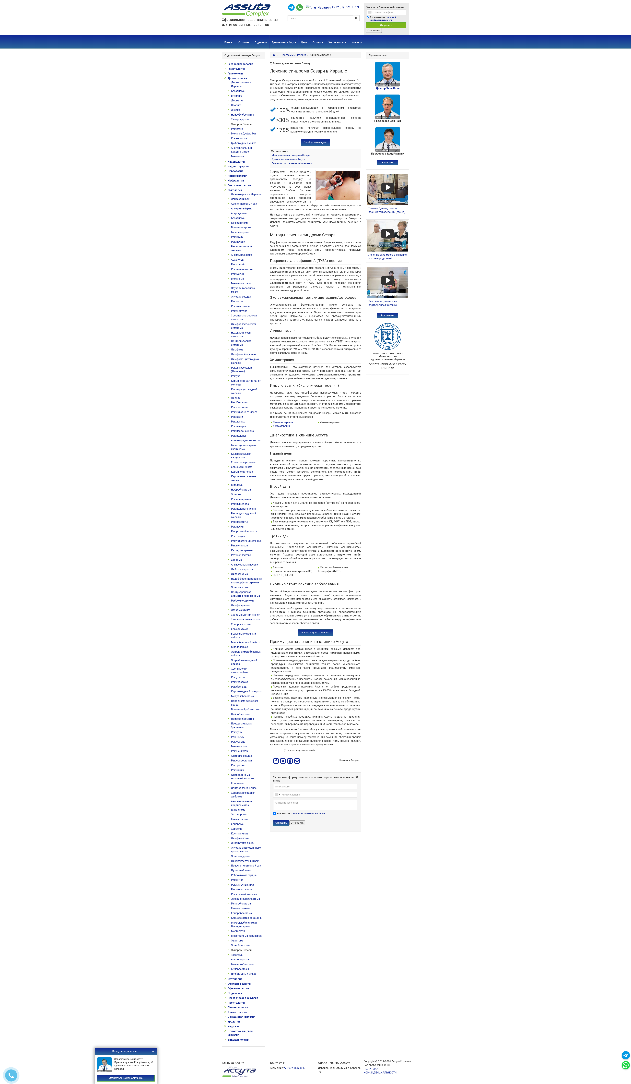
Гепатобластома (241, 903)
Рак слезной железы (244, 894)
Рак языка (237, 770)
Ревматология (237, 1012)
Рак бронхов (239, 686)
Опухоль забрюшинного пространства (246, 849)
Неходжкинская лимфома (241, 334)
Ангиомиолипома (241, 254)
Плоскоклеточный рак (245, 861)
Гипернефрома (240, 232)
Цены (304, 42)
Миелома (237, 484)
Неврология (235, 171)
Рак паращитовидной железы (244, 391)
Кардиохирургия (238, 166)
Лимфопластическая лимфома (243, 326)
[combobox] (370, 12)
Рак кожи (237, 129)
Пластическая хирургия (243, 998)
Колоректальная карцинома (241, 455)
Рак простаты (239, 521)
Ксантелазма (239, 138)
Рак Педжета (239, 402)
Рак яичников (239, 545)
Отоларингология (239, 983)
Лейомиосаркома (242, 569)
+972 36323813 (295, 1068)
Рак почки (237, 526)
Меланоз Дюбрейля (243, 133)
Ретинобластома (241, 555)
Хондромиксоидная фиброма (243, 794)
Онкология (235, 190)
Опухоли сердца (241, 296)
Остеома (236, 494)
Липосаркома (239, 574)
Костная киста (239, 833)
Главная (228, 42)
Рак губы (236, 732)
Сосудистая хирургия (241, 1016)
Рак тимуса (238, 536)
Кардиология (236, 161)
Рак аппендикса (241, 499)
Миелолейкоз (239, 647)
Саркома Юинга (240, 610)
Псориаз (236, 105)
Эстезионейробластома (245, 898)
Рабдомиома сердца (244, 875)
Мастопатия (238, 931)
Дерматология (237, 78)
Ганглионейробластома (245, 709)
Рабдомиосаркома (242, 600)
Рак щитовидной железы (241, 248)
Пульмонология (238, 1007)
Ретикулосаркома (242, 550)
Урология (234, 1021)
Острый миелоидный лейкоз (244, 662)
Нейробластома (240, 714)
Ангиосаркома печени (244, 564)
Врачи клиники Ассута (284, 42)
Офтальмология (238, 988)
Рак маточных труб (243, 884)
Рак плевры (238, 426)
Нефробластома (241, 489)
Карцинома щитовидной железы (246, 382)
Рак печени (238, 241)
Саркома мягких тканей (245, 614)
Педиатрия (235, 993)
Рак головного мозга (244, 412)
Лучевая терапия (283, 422)
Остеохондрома (240, 856)
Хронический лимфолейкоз (239, 670)
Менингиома (239, 746)
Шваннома (237, 783)
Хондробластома (241, 913)
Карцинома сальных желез (243, 478)
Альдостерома (240, 959)
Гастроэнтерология (240, 64)
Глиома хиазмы (240, 908)
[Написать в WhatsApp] (299, 7)
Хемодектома (239, 629)
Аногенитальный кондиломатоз (241, 149)
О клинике (243, 42)
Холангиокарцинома (243, 462)
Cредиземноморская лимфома (244, 317)
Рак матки (237, 274)
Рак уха (235, 376)
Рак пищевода (240, 504)
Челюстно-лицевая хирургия (240, 1033)
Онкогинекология (239, 185)
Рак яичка (237, 879)
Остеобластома (240, 945)
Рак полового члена (243, 508)
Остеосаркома (239, 587)
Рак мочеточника (241, 889)
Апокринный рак (241, 208)
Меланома (237, 156)
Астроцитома (239, 213)
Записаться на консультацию (126, 1077)
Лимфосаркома (240, 605)
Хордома (236, 828)
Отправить (386, 25)
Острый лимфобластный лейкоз (246, 653)
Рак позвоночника (242, 431)
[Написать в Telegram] (291, 7)
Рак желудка (239, 311)
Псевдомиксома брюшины (241, 725)
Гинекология (236, 73)
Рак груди (237, 237)
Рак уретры (238, 677)
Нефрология (236, 180)
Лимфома (237, 349)
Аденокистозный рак (244, 203)
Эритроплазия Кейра (244, 788)
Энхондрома (238, 814)
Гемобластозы (240, 969)
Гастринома (238, 809)
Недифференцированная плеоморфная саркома (246, 580)
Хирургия (233, 1026)
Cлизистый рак (240, 199)
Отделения (261, 42)
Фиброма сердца (241, 755)
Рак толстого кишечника (246, 540)
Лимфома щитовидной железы (245, 361)
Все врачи (387, 162)
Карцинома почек (242, 471)
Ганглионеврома (241, 227)
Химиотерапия (281, 426)
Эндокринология (238, 1039)
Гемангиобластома (242, 964)
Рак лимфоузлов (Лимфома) (241, 369)
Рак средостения (241, 760)
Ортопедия (235, 979)
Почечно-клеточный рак (246, 865)
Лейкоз (235, 397)
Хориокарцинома (241, 467)
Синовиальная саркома (245, 619)
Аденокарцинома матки (245, 440)
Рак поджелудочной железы (243, 515)
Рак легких (238, 421)
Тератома (237, 954)
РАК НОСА (237, 736)
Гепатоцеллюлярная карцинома (243, 447)
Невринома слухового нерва (244, 702)
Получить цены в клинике (315, 632)
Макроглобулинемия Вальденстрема (244, 924)
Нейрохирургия (237, 175)
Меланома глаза (241, 283)
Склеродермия (240, 119)
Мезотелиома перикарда (246, 935)
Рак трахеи (238, 765)
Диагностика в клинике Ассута (288, 159)
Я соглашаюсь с (383, 18)
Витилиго (236, 95)
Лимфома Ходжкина (243, 354)
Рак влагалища (240, 306)
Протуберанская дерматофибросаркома (245, 593)
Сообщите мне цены (315, 142)
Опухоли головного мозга (243, 290)
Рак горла (237, 301)
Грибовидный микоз (243, 143)
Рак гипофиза (239, 682)
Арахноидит (238, 259)
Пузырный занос (241, 870)
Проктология (236, 1002)
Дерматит (237, 100)
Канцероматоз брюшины (246, 917)
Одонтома (237, 940)
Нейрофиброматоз (242, 114)
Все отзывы (387, 315)
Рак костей (238, 264)
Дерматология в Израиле (241, 84)
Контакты (357, 42)
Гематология (236, 68)
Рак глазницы (239, 407)
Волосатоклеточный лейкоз (243, 635)
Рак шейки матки (242, 269)
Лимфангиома (240, 838)
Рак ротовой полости (244, 531)
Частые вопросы (337, 42)
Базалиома (238, 91)
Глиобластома (239, 222)
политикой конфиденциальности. (309, 813)
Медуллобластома (242, 696)
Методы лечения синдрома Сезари (291, 155)
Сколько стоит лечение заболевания (292, 163)
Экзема (235, 109)
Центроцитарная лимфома (241, 342)
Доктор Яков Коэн (387, 88)
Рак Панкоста (239, 751)
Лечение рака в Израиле (246, 194)
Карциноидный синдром (246, 691)
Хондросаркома (241, 624)
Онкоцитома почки (242, 842)
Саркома (236, 559)
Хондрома (237, 824)
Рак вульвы (238, 435)
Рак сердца (238, 741)
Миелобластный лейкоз (245, 642)
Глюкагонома (239, 819)
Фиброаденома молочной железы (242, 776)
